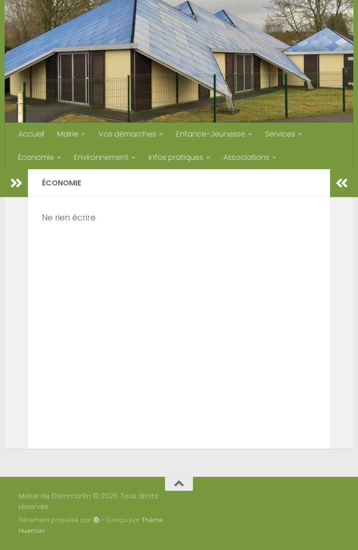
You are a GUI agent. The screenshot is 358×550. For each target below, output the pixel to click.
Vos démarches (127, 134)
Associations (246, 157)
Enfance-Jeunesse (210, 134)
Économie (36, 157)
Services (280, 134)
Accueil (31, 134)
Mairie (67, 134)
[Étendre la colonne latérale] (16, 183)
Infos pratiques (176, 157)
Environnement (101, 157)
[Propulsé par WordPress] (96, 520)
